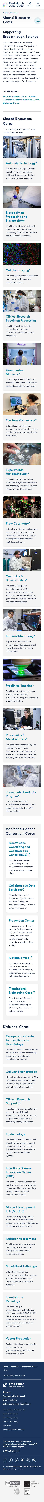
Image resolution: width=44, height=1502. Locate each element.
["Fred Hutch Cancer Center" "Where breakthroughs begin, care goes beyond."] (13, 4)
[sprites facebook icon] (5, 1460)
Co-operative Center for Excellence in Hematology (20, 1040)
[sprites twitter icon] (11, 1460)
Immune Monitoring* (20, 636)
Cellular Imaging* (18, 270)
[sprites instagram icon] (28, 1460)
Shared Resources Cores (15, 96)
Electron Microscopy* (21, 420)
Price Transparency (10, 1418)
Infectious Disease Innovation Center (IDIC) (19, 1172)
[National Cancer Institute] (13, 1484)
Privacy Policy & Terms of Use (14, 1410)
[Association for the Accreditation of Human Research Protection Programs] (17, 1491)
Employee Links (10, 1400)
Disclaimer (7, 1426)
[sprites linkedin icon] (17, 1460)
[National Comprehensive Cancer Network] (31, 1484)
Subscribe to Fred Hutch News (16, 1404)
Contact (6, 1392)
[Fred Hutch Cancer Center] (13, 1385)
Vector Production (18, 1338)
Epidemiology (15, 1134)
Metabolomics (19, 958)
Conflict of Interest (10, 1414)
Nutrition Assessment (21, 1238)
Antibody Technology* (21, 163)
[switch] (37, 20)
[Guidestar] (27, 1491)
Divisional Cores (11, 103)
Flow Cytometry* (18, 523)
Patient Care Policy (10, 1422)
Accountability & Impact (14, 1396)
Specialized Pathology (21, 1266)
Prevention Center (21, 920)
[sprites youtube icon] (22, 1460)
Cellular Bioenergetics (21, 1071)
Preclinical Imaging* (20, 685)
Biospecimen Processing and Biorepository (16, 216)
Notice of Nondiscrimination (13, 1430)
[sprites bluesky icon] (34, 1460)
